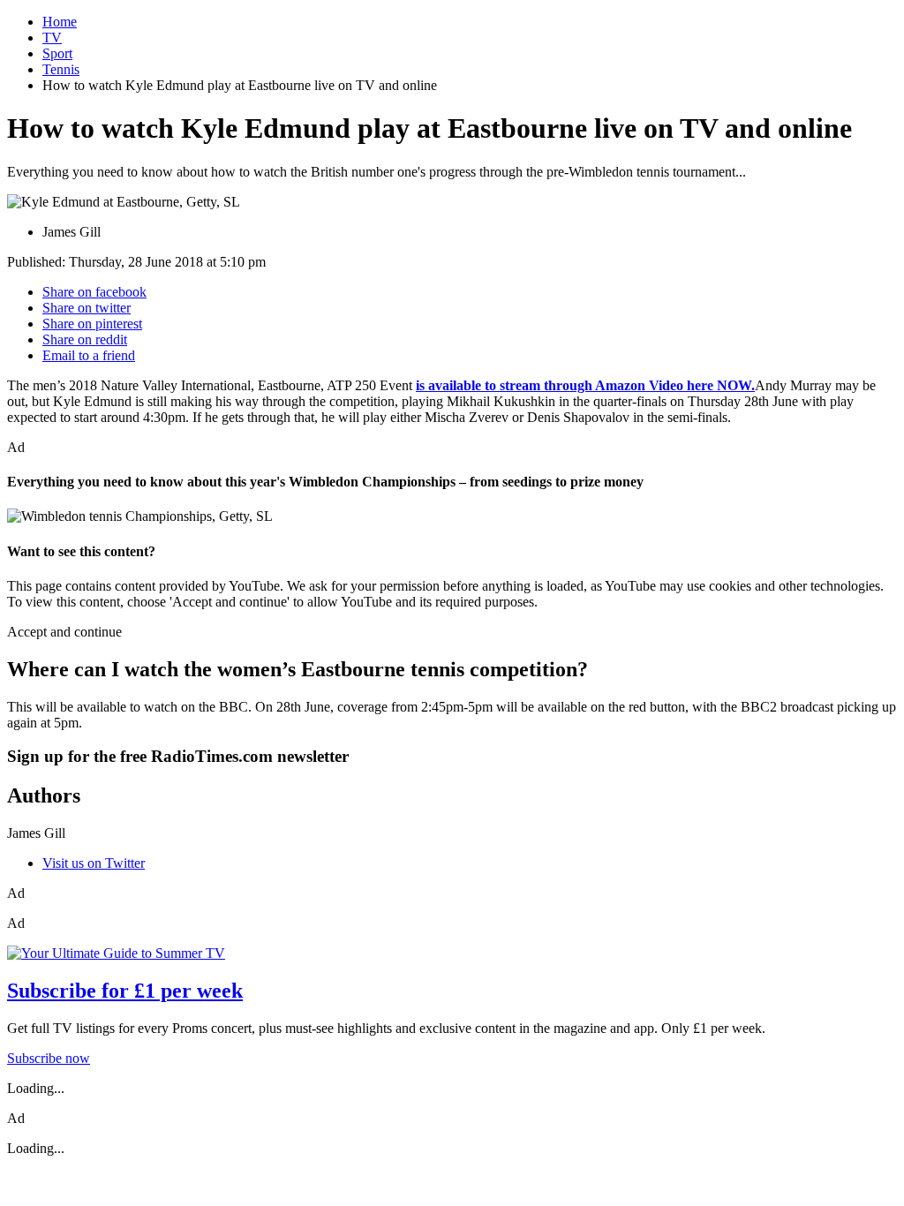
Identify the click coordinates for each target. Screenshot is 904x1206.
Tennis (60, 69)
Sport (57, 53)
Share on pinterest (92, 323)
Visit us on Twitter (93, 863)
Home (59, 21)
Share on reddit (84, 339)
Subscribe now (48, 1058)
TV (52, 37)
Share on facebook (94, 291)
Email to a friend (88, 355)
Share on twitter (86, 307)
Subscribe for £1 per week (125, 990)
